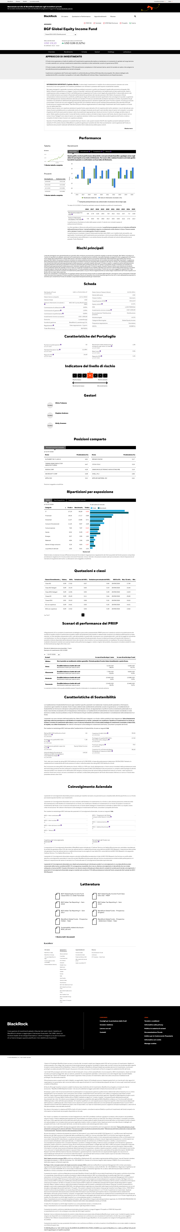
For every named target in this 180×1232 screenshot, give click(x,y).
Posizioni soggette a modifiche (53, 484)
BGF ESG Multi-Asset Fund (66, 984)
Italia (169, 1)
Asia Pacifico (63, 978)
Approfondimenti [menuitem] (100, 16)
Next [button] (84, 614)
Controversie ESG (49, 1130)
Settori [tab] (48, 500)
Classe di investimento (52, 579)
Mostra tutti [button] (86, 552)
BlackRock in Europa (49, 954)
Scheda (84, 52)
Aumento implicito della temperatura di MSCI (69, 1130)
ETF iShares (63, 960)
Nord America (63, 982)
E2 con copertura (50, 604)
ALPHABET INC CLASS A (53, 459)
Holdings (111, 52)
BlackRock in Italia (48, 952)
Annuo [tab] (108, 151)
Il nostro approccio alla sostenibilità (49, 961)
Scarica (134, 23)
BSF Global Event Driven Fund (65, 987)
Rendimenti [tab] (73, 146)
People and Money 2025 (81, 957)
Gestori (97, 52)
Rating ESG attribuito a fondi (125, 1127)
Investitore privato (159, 1)
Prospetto (125, 23)
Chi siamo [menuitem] (64, 16)
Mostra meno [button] (128, 128)
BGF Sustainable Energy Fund (65, 997)
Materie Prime (63, 969)
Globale (61, 971)
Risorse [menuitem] (113, 16)
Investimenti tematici (80, 954)
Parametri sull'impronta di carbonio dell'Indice (57, 1128)
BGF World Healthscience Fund (66, 991)
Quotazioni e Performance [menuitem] (81, 16)
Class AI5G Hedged (51, 592)
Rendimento (68, 52)
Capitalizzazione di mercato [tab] (77, 500)
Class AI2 (48, 583)
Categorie (48, 507)
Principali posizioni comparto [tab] (55, 447)
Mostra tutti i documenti (65, 937)
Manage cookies (150, 1043)
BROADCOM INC (97, 459)
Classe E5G (48, 600)
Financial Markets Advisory (50, 964)
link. (107, 728)
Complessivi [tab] (97, 151)
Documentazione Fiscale (97, 952)
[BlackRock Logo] (18, 1025)
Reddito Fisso (63, 965)
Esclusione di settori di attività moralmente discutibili (88, 1128)
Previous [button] (81, 614)
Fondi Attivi (62, 956)
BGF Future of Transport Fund (65, 1001)
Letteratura (127, 52)
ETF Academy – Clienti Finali (98, 957)
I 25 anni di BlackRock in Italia (50, 957)
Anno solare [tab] (73, 151)
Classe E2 (48, 596)
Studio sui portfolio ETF (81, 963)
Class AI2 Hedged (50, 587)
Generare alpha (79, 952)
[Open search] (135, 16)
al (44, 654)
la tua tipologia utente (65, 9)
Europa (61, 973)
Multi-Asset (62, 967)
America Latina (63, 980)
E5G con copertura (51, 609)
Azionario (62, 962)
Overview (51, 52)
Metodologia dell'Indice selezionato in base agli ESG (120, 1128)
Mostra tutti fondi (63, 953)
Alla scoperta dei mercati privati (81, 960)
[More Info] (89, 151)
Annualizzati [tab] (84, 151)
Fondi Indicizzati (63, 958)
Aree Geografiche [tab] (59, 500)
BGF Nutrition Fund (64, 994)
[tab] (55, 156)
